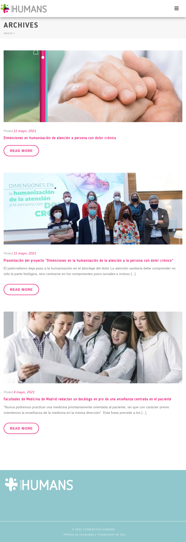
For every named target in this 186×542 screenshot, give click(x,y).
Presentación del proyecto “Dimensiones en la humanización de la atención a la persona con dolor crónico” (88, 261)
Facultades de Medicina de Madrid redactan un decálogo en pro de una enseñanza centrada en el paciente (87, 399)
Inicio (8, 33)
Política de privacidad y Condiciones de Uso (95, 534)
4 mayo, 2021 (24, 392)
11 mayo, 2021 (25, 131)
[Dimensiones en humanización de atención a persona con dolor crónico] (93, 86)
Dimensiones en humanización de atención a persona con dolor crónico (60, 138)
